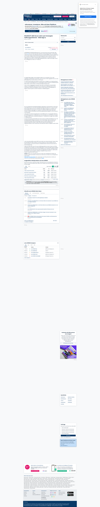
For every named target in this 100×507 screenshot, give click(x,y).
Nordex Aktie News (59, 482)
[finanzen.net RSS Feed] (54, 497)
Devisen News (71, 477)
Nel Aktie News (26, 486)
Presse (25, 494)
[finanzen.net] (28, 15)
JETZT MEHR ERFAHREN (62, 470)
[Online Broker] (28, 16)
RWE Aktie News (49, 481)
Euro (62, 13)
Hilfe (33, 492)
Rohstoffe (61, 19)
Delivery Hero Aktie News (52, 486)
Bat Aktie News (26, 487)
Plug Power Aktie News (69, 480)
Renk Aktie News (56, 481)
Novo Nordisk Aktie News (57, 483)
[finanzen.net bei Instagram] (51, 493)
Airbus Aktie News (71, 481)
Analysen (32, 49)
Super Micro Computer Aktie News (50, 487)
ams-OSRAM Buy (34, 248)
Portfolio (62, 404)
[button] (57, 16)
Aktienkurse (63, 397)
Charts (26, 49)
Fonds (36, 19)
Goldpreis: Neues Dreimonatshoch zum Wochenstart (68, 93)
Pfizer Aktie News (66, 483)
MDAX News (48, 477)
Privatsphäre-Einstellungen (43, 497)
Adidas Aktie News (71, 484)
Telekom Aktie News (68, 486)
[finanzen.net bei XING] (55, 495)
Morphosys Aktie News (49, 483)
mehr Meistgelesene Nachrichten (67, 95)
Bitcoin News (45, 478)
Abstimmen (68, 435)
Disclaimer (43, 494)
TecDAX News (53, 477)
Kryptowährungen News (37, 478)
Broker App (61, 494)
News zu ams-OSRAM (40, 21)
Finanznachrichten (37, 477)
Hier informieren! (64, 445)
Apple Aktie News (51, 480)
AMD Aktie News (27, 483)
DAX (24, 13)
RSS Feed (55, 220)
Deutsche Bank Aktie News (42, 480)
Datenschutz (43, 493)
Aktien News (31, 477)
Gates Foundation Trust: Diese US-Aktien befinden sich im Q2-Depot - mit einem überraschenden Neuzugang (68, 85)
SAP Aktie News (34, 480)
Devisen (69, 19)
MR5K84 (57, 179)
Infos (43, 158)
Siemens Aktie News (49, 484)
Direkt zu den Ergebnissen (65, 437)
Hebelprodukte (50, 19)
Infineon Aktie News (35, 481)
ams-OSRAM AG (28, 47)
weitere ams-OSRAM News (65, 144)
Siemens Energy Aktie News (50, 479)
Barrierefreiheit (44, 499)
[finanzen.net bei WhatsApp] (52, 497)
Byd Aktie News (26, 482)
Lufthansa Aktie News (63, 481)
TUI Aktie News (58, 479)
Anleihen (56, 19)
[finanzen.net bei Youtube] (55, 493)
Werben (34, 493)
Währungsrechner (62, 493)
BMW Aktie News (33, 487)
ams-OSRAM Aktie (33, 21)
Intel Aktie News (27, 484)
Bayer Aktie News (33, 479)
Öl (67, 13)
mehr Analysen (27, 257)
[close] (95, 4)
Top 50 (62, 400)
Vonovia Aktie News (66, 482)
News (29, 19)
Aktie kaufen (54, 49)
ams (28, 53)
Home (25, 21)
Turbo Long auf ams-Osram (29, 170)
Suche (68, 41)
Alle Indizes (70, 398)
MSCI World (36, 13)
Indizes (32, 19)
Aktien (25, 19)
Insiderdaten (63, 402)
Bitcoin (56, 13)
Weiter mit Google (88, 16)
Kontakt (25, 492)
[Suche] (52, 16)
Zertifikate (44, 19)
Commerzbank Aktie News (59, 480)
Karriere (25, 493)
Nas (50, 13)
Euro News (31, 478)
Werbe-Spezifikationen (36, 494)
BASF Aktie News (27, 479)
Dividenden (70, 402)
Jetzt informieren (32, 31)
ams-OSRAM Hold (34, 254)
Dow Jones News (59, 477)
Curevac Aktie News (57, 484)
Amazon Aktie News (40, 479)
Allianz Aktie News (64, 479)
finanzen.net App (62, 492)
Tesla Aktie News (67, 478)
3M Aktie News (26, 488)
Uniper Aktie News (33, 483)
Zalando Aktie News (40, 487)
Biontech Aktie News (33, 482)
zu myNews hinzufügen (28, 221)
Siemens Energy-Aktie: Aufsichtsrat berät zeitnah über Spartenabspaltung (68, 88)
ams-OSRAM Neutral (34, 252)
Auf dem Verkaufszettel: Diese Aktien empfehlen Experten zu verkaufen (67, 82)
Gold (72, 13)
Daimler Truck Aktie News (34, 486)
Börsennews (26, 477)
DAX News (43, 477)
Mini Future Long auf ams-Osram (30, 172)
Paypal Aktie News (43, 481)
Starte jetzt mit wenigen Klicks (29, 156)
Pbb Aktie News (59, 487)
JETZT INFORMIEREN (35, 470)
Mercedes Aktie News (51, 482)
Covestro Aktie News (41, 484)
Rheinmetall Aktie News (59, 478)
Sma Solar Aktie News (43, 486)
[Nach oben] (74, 506)
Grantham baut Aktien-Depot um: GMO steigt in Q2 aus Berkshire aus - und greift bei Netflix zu (68, 91)
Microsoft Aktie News (27, 480)
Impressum (43, 492)
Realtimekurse (63, 398)
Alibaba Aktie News (61, 486)
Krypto (65, 19)
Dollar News (26, 478)
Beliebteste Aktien (71, 397)
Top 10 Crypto (44, 13)
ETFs (40, 19)
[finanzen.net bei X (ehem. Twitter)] (51, 495)
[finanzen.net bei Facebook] (53, 493)
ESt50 (30, 13)
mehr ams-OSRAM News (28, 220)
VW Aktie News (32, 488)
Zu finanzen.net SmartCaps (68, 343)
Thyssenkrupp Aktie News (42, 482)
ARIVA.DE (49, 505)
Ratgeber (74, 19)
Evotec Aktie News (41, 483)
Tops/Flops (70, 400)
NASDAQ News (65, 477)
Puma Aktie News (64, 484)
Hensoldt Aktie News (27, 481)
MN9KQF (54, 179)
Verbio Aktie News (66, 487)
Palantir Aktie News (33, 484)
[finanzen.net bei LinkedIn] (53, 495)
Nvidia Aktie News (51, 478)
